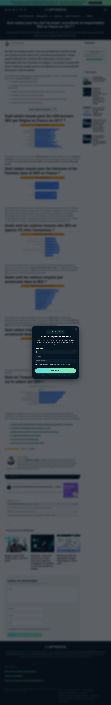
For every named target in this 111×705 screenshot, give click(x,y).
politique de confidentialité (63, 364)
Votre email (38, 356)
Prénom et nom (39, 348)
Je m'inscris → (55, 370)
